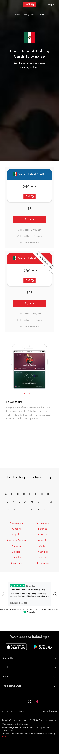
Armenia (43, 540)
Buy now (29, 219)
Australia (43, 551)
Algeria (16, 534)
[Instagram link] (35, 701)
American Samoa (16, 540)
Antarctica (16, 563)
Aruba (42, 546)
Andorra (16, 546)
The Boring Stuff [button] (11, 686)
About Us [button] (7, 658)
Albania (16, 528)
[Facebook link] (24, 701)
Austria (43, 557)
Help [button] (5, 676)
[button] (6, 711)
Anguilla (16, 557)
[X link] (29, 701)
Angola (16, 551)
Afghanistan (16, 523)
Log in (51, 4)
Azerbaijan (43, 563)
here (4, 737)
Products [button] (7, 667)
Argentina (42, 534)
